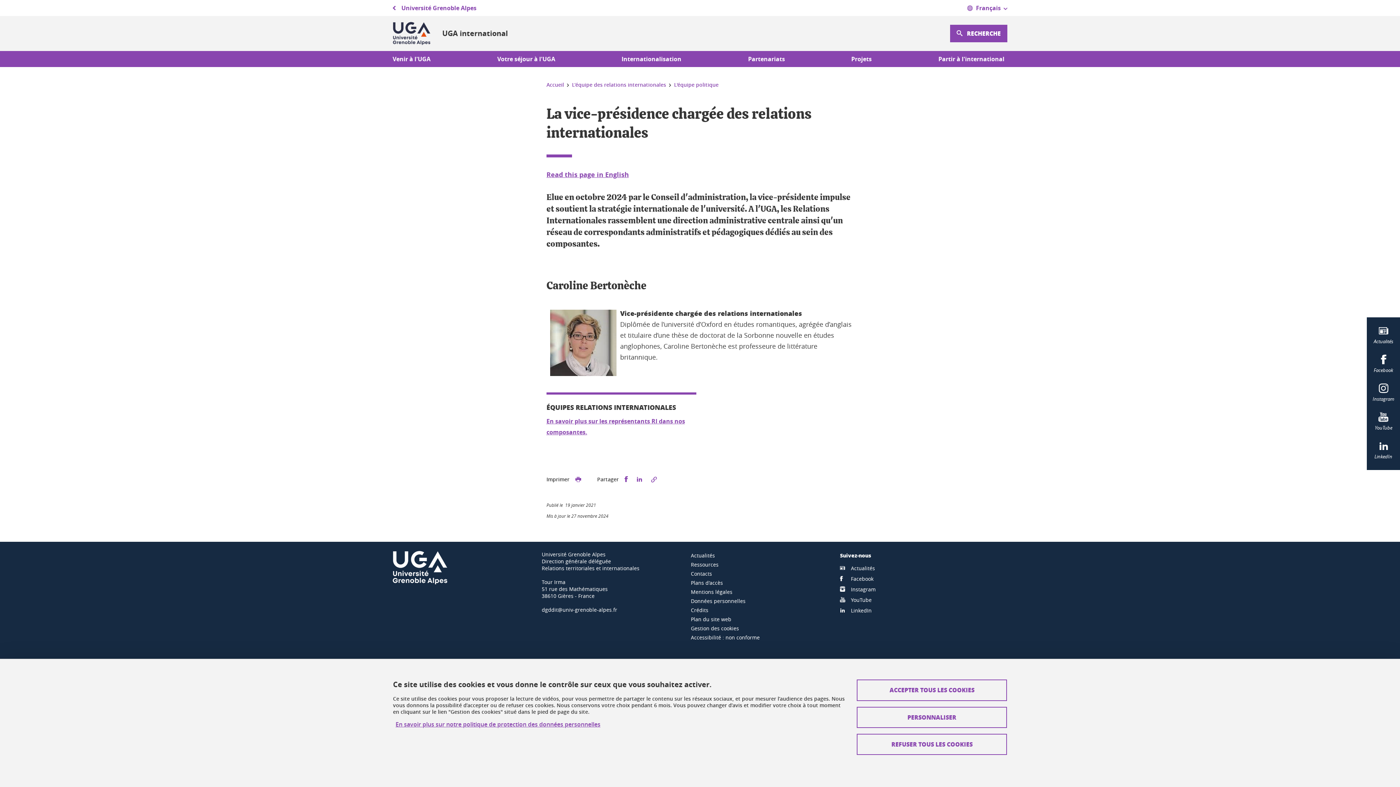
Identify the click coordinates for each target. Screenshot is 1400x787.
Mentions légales (711, 591)
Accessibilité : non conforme (725, 637)
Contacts (701, 573)
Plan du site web (711, 619)
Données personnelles (718, 601)
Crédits (699, 610)
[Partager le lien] (654, 479)
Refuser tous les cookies (932, 744)
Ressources (705, 564)
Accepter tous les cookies (932, 690)
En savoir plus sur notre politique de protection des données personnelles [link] (498, 724)
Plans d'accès (707, 582)
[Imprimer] (578, 479)
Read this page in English (588, 174)
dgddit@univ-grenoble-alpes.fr (579, 609)
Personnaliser (931, 717)
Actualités (703, 555)
